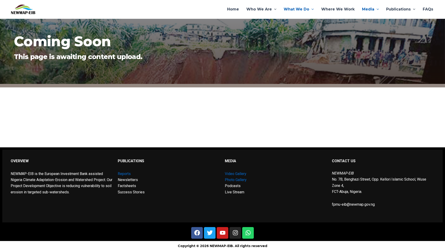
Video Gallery (235, 174)
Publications (398, 9)
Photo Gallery (236, 180)
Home (233, 9)
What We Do (296, 9)
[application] (274, 9)
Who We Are (259, 9)
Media (368, 9)
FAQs (428, 9)
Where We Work (338, 9)
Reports (124, 174)
